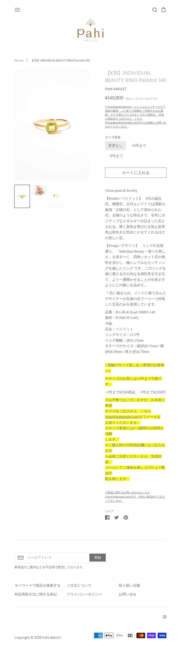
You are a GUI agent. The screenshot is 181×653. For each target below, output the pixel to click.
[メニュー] (17, 9)
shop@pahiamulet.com (122, 417)
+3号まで (138, 145)
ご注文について (79, 585)
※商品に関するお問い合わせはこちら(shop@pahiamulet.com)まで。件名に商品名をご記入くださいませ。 (135, 496)
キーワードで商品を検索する (37, 585)
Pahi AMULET (116, 88)
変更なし (115, 145)
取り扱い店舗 (129, 585)
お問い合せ (127, 594)
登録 (97, 557)
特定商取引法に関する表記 (36, 594)
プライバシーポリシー (84, 594)
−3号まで (115, 155)
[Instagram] (163, 616)
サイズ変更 (113, 137)
